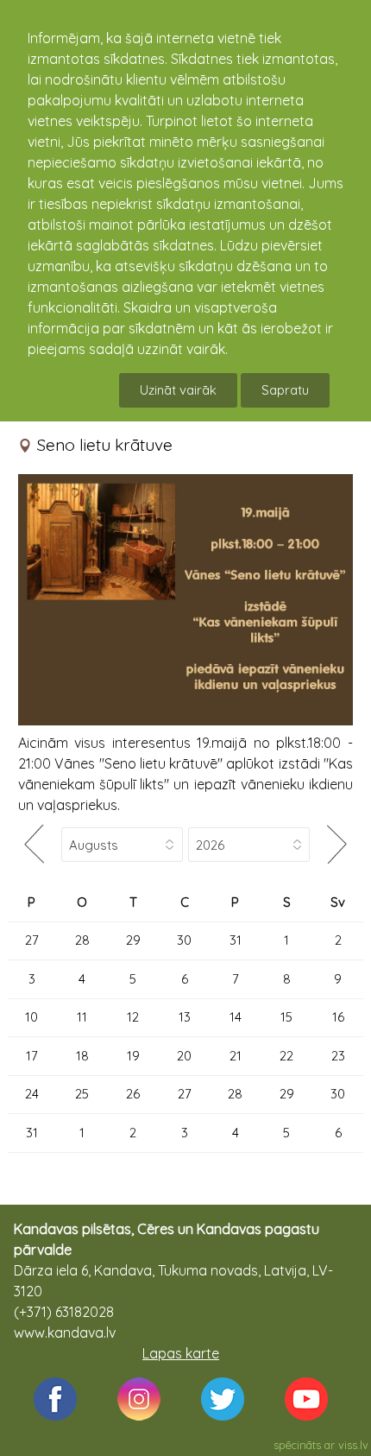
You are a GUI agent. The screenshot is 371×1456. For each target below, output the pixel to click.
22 (286, 1056)
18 (82, 1056)
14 (236, 1017)
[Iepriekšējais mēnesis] (34, 844)
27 (32, 940)
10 (31, 1017)
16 (338, 1017)
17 (32, 1056)
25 (82, 1094)
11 (82, 1017)
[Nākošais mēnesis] (336, 844)
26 (133, 1094)
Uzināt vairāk (178, 390)
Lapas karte (180, 1353)
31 (236, 940)
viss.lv (353, 1445)
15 (286, 1017)
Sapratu (285, 390)
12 (133, 1017)
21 (236, 1056)
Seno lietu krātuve (105, 444)
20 (184, 1056)
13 (185, 1017)
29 (133, 940)
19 (133, 1056)
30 (184, 940)
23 (338, 1056)
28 (82, 940)
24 (32, 1094)
